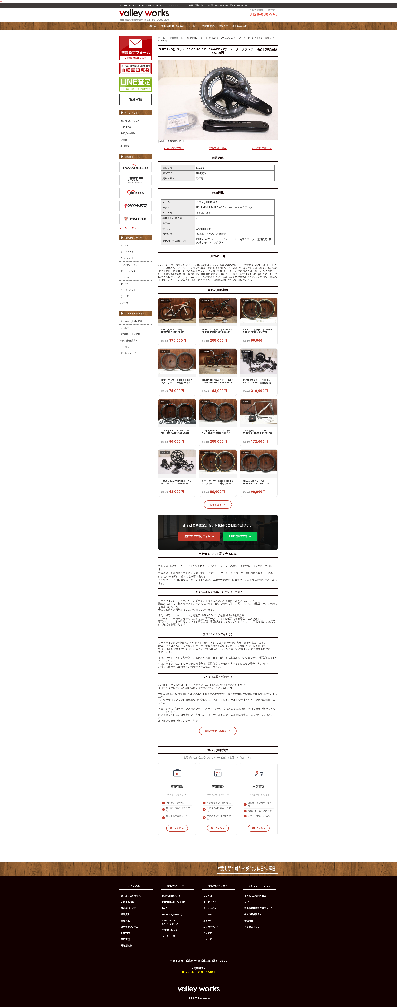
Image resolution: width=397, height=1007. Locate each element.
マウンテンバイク (129, 264)
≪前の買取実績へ (174, 148)
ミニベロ (124, 245)
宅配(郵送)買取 (127, 133)
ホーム (152, 26)
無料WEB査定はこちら (197, 536)
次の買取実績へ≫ (262, 148)
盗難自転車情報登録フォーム (258, 908)
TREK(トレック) (170, 930)
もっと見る (216, 504)
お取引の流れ (208, 26)
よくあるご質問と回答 (131, 321)
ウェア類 (124, 296)
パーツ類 (124, 303)
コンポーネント (128, 290)
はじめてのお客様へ (130, 120)
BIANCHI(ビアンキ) (171, 896)
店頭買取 (124, 140)
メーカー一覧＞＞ (129, 228)
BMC (164, 908)
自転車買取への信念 (216, 731)
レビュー (192, 26)
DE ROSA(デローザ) (172, 914)
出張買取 (124, 146)
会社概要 (124, 347)
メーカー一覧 (168, 936)
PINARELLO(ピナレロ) (173, 902)
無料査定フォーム (129, 927)
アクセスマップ (128, 353)
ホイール (124, 283)
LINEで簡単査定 (238, 536)
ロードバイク (127, 252)
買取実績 (223, 26)
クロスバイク (127, 258)
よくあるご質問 (240, 26)
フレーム (124, 277)
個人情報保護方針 (129, 340)
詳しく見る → (177, 828)
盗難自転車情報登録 (130, 334)
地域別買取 (126, 945)
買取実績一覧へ (218, 148)
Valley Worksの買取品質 (172, 26)
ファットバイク (128, 271)
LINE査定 (125, 933)
